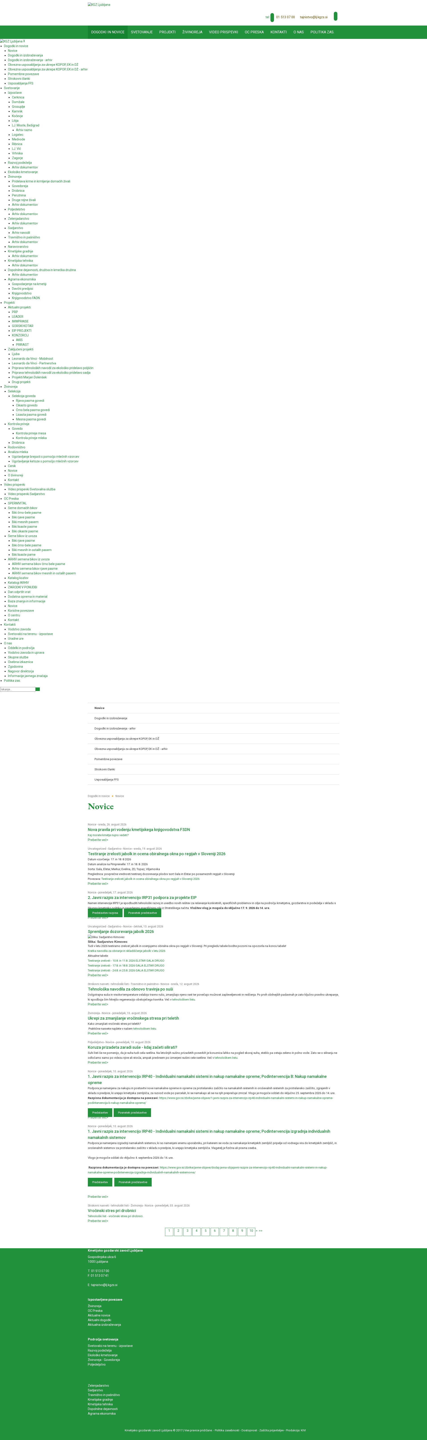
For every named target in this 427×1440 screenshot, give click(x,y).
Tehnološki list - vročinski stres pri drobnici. (115, 1216)
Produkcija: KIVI (296, 1430)
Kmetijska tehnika (100, 1404)
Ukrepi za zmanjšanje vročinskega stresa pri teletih (133, 1018)
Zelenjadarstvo (98, 1385)
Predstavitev (100, 1112)
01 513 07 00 (285, 17)
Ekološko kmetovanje (103, 1355)
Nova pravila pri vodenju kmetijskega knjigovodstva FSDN (139, 829)
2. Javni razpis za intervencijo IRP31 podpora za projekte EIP (142, 897)
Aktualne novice (99, 1315)
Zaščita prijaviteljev (271, 1430)
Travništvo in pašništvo (145, 984)
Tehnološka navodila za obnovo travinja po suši (130, 989)
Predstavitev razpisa (105, 913)
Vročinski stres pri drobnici (112, 1210)
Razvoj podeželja (100, 1350)
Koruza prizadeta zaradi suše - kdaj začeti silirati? (132, 1047)
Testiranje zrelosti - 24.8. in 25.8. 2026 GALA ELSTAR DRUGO (126, 970)
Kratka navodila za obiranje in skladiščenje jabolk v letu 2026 (126, 951)
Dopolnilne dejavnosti (103, 1409)
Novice (92, 824)
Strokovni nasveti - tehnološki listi (108, 984)
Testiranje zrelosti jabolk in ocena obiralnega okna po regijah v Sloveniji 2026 (157, 853)
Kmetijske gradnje (100, 1399)
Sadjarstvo (114, 848)
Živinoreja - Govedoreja (104, 1360)
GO (38, 689)
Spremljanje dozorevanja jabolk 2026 (121, 931)
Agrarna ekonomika (102, 1413)
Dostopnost (249, 1430)
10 (251, 1230)
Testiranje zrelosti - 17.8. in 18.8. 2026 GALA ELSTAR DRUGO (126, 965)
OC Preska (95, 1310)
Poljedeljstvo (96, 1042)
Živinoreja (94, 1013)
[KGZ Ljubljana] (99, 4)
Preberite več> (98, 840)
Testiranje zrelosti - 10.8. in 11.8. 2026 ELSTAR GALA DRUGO (126, 960)
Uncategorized (97, 848)
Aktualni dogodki (99, 1320)
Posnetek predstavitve (142, 913)
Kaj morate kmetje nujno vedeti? (108, 835)
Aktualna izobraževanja (104, 1324)
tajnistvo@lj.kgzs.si (314, 17)
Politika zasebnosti (227, 1430)
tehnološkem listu (183, 999)
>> (260, 1230)
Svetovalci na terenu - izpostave (110, 1346)
